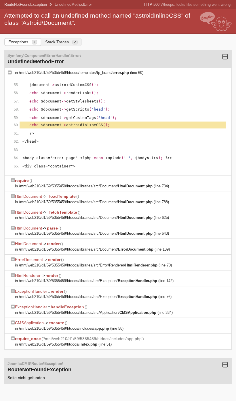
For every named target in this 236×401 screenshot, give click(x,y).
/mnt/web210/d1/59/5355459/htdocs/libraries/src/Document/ (86, 186)
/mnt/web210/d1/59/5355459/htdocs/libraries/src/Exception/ (88, 281)
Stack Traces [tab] (60, 42)
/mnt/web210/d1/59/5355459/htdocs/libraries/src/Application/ (87, 312)
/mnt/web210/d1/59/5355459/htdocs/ (58, 344)
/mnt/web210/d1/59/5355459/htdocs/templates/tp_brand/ (74, 72)
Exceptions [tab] (21, 42)
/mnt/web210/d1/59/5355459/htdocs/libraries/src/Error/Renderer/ (88, 265)
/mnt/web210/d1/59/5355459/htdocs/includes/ (64, 328)
